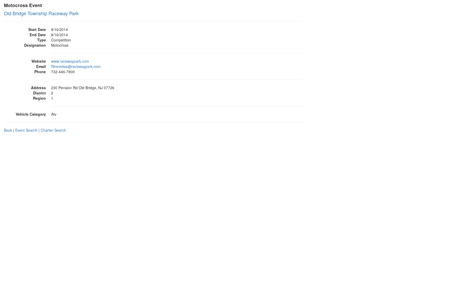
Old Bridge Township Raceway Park (41, 13)
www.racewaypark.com (70, 61)
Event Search (26, 130)
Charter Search (53, 130)
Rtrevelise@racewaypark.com (76, 66)
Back (8, 130)
